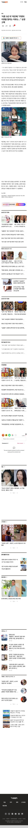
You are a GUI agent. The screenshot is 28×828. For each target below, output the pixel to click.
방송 (2, 467)
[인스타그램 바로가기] (15, 814)
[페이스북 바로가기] (6, 814)
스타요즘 (3, 522)
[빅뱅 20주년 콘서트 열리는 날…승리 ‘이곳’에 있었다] (24, 699)
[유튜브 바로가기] (12, 814)
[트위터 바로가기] (9, 814)
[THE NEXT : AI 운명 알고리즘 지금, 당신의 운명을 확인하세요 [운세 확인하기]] (14, 204)
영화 (17, 802)
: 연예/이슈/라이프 (7, 676)
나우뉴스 (3, 631)
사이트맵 (19, 818)
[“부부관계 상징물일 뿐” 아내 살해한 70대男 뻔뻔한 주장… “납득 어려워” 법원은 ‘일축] (24, 691)
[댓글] (13, 25)
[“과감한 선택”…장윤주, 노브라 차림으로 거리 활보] (24, 682)
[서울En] (4, 2)
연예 (2, 13)
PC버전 (24, 818)
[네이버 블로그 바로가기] (22, 814)
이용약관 (7, 818)
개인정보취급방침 (14, 818)
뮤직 (11, 802)
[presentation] (11, 493)
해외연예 (3, 577)
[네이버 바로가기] (19, 814)
